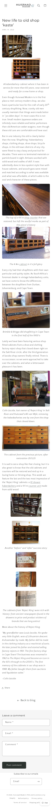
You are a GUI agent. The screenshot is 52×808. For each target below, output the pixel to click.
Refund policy (23, 798)
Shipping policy (35, 802)
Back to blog (28, 700)
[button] (6, 5)
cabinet (23, 264)
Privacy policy (37, 798)
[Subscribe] (38, 781)
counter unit (35, 486)
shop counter (31, 218)
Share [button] (7, 688)
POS (28, 795)
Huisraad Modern (19, 795)
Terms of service (20, 802)
